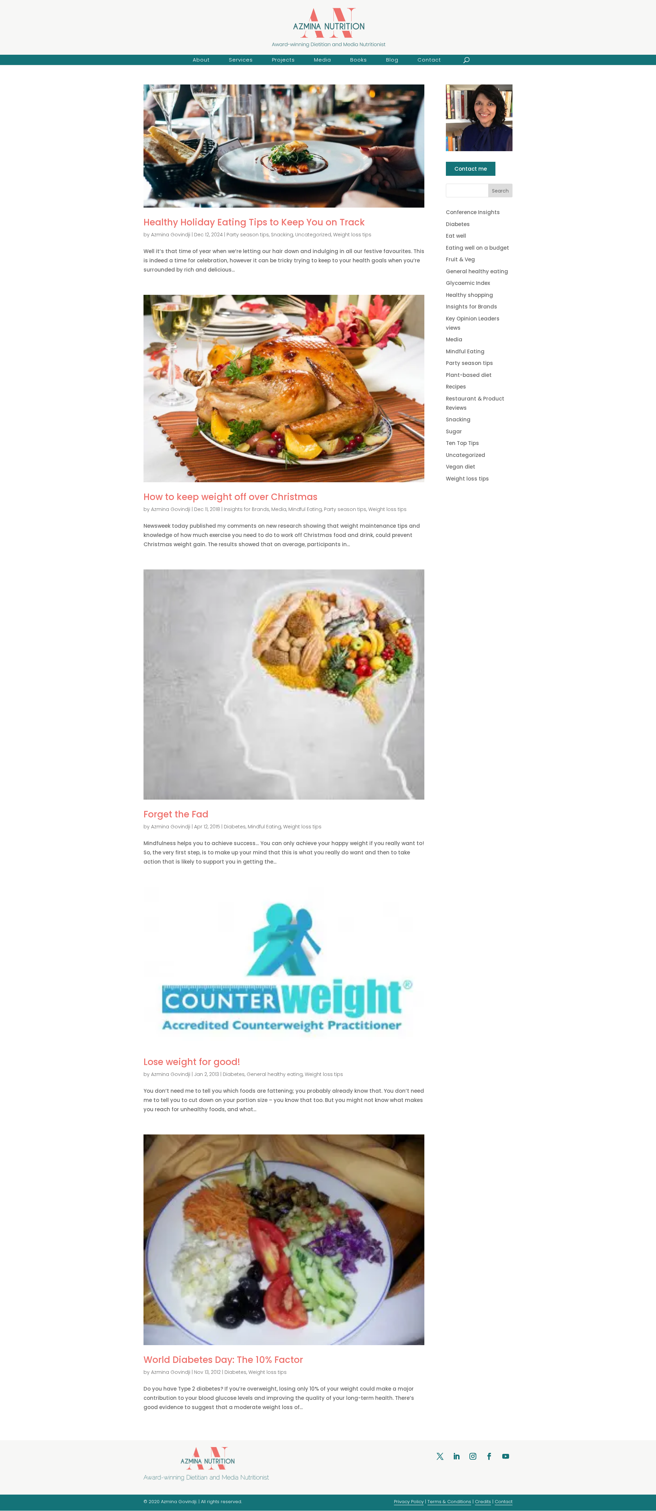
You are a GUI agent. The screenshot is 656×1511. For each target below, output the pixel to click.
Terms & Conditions (449, 1501)
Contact (429, 59)
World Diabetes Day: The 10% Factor (223, 1360)
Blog (392, 59)
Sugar (454, 431)
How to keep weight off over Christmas (230, 497)
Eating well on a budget (477, 247)
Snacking (282, 234)
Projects (283, 59)
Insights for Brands (246, 509)
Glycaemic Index (468, 283)
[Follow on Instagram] (473, 1456)
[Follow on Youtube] (505, 1456)
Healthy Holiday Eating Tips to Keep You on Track (254, 222)
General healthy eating (275, 1074)
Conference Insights (473, 212)
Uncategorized (313, 234)
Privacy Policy (409, 1501)
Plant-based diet (469, 375)
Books (358, 59)
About (201, 59)
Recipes (456, 386)
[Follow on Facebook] (489, 1456)
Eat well (456, 235)
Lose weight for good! (192, 1062)
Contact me (470, 168)
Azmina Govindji (170, 234)
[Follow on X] (440, 1456)
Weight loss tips (352, 234)
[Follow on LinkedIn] (456, 1456)
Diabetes (235, 826)
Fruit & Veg (460, 259)
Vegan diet (460, 466)
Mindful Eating (305, 509)
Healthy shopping (469, 295)
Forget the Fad (176, 814)
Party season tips (248, 234)
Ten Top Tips (462, 443)
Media (322, 59)
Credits (483, 1501)
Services (241, 59)
